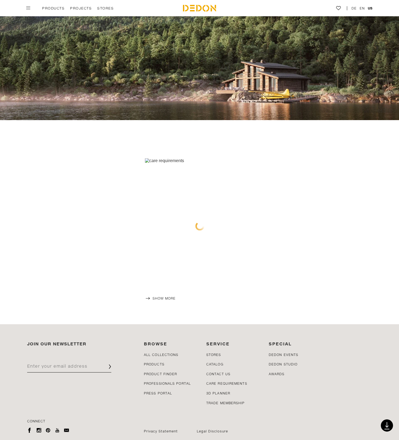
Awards (277, 374)
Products (53, 8)
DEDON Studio (283, 364)
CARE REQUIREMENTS (226, 383)
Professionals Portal (167, 383)
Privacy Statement (161, 431)
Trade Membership (225, 403)
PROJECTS (81, 8)
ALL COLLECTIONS (161, 355)
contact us (218, 374)
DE (354, 8)
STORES (105, 8)
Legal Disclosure (212, 431)
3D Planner (218, 393)
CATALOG (214, 364)
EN (362, 8)
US (370, 8)
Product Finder (160, 374)
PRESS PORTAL (158, 393)
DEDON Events (283, 355)
